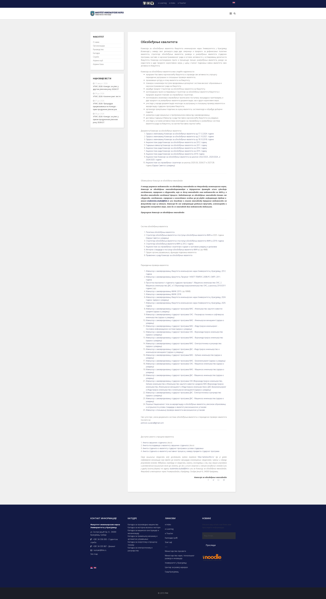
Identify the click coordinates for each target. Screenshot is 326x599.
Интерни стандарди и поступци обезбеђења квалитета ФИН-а (172, 249)
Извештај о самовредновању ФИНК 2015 (163, 291)
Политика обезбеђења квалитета (160, 232)
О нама (96, 42)
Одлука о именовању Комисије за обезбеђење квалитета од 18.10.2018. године (180, 139)
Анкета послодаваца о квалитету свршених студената (165, 445)
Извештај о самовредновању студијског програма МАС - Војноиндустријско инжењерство (184, 337)
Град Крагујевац (172, 572)
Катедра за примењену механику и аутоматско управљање (142, 537)
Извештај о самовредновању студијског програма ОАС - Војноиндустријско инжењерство (184, 332)
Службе (96, 57)
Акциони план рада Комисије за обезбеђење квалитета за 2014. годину (176, 148)
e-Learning (162, 3)
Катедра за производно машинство (143, 524)
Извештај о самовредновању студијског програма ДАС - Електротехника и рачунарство (183, 392)
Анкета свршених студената (154, 442)
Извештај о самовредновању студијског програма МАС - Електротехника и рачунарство (183, 343)
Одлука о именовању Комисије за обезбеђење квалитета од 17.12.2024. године (180, 133)
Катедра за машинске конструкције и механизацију (143, 531)
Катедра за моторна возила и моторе (144, 527)
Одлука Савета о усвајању (163, 165)
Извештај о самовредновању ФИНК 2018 (163, 294)
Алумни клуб (98, 60)
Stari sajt (168, 542)
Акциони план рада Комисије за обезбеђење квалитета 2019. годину (175, 154)
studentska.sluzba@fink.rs (158, 201)
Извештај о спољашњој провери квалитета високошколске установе (175, 410)
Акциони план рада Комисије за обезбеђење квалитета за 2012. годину (176, 142)
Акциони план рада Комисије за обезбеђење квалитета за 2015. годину (176, 151)
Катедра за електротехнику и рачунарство (140, 549)
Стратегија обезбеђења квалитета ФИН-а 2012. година (169, 244)
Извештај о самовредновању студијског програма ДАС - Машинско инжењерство (181, 375)
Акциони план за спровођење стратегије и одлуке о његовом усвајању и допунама (181, 246)
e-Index (172, 3)
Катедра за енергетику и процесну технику (142, 543)
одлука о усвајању (160, 300)
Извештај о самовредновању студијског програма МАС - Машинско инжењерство (181, 369)
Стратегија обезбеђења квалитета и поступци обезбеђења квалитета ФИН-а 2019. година (185, 241)
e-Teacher (182, 3)
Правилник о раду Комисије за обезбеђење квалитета (169, 255)
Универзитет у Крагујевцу (176, 563)
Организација (99, 46)
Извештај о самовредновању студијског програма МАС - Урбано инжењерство (180, 355)
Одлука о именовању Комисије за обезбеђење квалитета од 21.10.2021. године (180, 136)
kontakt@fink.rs (100, 550)
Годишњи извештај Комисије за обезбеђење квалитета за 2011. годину (176, 145)
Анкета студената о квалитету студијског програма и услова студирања (173, 448)
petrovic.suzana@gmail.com (152, 423)
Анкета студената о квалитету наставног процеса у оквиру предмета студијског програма (181, 451)
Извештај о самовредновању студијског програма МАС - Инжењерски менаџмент (181, 320)
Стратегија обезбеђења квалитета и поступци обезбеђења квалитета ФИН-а (179, 235)
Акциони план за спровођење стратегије (163, 162)
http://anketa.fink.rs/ (206, 457)
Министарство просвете (175, 551)
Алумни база (98, 64)
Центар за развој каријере (176, 567)
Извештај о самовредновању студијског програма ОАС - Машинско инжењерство (181, 363)
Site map (94, 554)
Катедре (96, 53)
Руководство (98, 49)
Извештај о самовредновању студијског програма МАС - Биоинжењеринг (177, 361)
